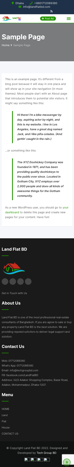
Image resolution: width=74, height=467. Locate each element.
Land (5, 415)
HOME (5, 409)
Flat (4, 421)
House (6, 427)
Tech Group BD (46, 452)
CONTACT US (10, 433)
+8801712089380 (45, 3)
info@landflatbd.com (36, 6)
